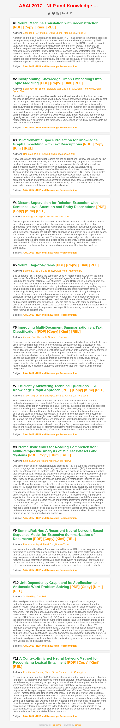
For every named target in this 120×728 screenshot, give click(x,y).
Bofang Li (28, 271)
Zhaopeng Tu (30, 33)
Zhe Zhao (48, 271)
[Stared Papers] (60, 721)
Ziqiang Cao (29, 337)
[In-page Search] (46, 721)
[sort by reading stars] (49, 13)
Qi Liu (55, 672)
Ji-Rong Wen (81, 395)
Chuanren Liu (66, 672)
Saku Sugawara (31, 461)
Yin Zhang (40, 89)
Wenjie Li (42, 337)
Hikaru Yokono (48, 461)
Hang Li (81, 33)
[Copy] (28, 27)
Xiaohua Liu (70, 33)
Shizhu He (52, 216)
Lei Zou (40, 395)
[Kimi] (40, 27)
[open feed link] (57, 13)
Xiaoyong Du (75, 271)
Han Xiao (28, 154)
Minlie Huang (41, 154)
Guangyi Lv (80, 672)
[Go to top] (115, 718)
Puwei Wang (60, 271)
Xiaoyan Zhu (68, 154)
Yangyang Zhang (92, 89)
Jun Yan (69, 395)
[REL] (51, 27)
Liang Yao (28, 89)
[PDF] (17, 27)
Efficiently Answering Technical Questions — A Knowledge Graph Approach (54, 388)
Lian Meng (54, 154)
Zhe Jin (66, 89)
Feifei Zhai (48, 544)
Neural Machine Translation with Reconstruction (58, 23)
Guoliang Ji (29, 216)
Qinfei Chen (19, 91)
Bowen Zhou (62, 544)
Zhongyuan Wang (54, 395)
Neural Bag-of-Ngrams (36, 265)
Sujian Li (52, 337)
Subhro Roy (29, 596)
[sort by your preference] (53, 13)
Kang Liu (41, 216)
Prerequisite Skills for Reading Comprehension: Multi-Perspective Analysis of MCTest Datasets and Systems (55, 451)
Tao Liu (38, 271)
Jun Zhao (64, 216)
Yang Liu (42, 33)
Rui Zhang (76, 89)
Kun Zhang (29, 672)
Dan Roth (42, 596)
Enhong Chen (43, 672)
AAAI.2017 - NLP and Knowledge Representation (50, 66)
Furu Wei (63, 337)
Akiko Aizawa (64, 461)
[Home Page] (33, 721)
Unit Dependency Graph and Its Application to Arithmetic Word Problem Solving (55, 585)
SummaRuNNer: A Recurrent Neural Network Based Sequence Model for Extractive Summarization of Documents (58, 535)
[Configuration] (73, 721)
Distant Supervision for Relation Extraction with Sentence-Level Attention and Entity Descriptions (55, 205)
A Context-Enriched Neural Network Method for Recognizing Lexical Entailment (55, 660)
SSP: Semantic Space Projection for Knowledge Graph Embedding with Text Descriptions (55, 142)
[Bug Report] (86, 721)
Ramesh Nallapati (32, 544)
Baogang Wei (54, 89)
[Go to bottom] (115, 724)
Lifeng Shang (55, 33)
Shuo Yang (29, 395)
